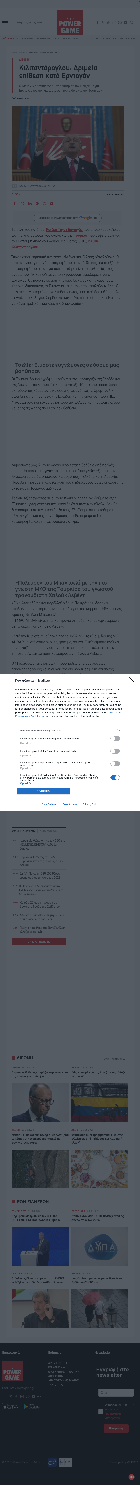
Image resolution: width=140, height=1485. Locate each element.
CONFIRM (43, 791)
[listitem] (70, 730)
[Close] (132, 680)
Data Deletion (49, 804)
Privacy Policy (91, 804)
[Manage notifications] (131, 1477)
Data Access (70, 804)
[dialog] (70, 742)
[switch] (115, 738)
